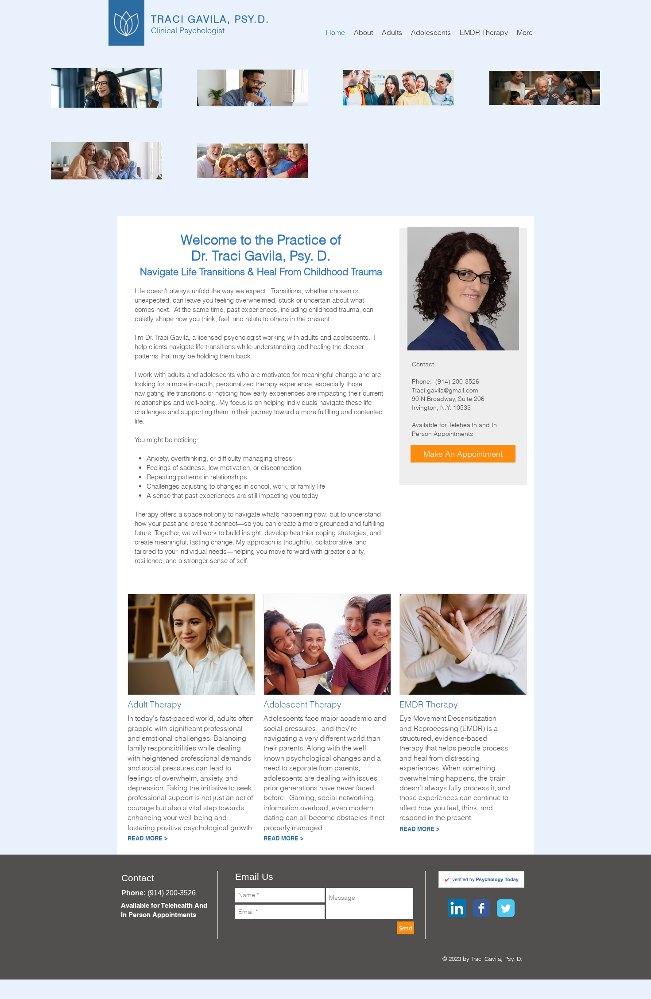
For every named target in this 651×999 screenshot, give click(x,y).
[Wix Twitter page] (506, 908)
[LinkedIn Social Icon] (457, 908)
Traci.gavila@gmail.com (445, 390)
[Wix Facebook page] (481, 908)
